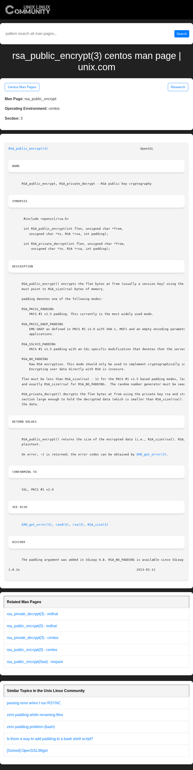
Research (178, 87)
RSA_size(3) (98, 524)
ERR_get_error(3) (152, 454)
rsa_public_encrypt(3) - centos (32, 650)
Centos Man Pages (22, 87)
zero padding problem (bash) (31, 727)
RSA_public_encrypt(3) (28, 148)
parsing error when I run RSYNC (34, 703)
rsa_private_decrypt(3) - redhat (32, 614)
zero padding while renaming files (35, 715)
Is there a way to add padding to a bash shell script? (50, 739)
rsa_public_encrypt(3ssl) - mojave (35, 662)
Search (182, 34)
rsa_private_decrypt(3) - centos (32, 638)
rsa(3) (78, 524)
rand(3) (62, 524)
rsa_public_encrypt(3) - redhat (32, 626)
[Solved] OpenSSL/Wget (27, 751)
